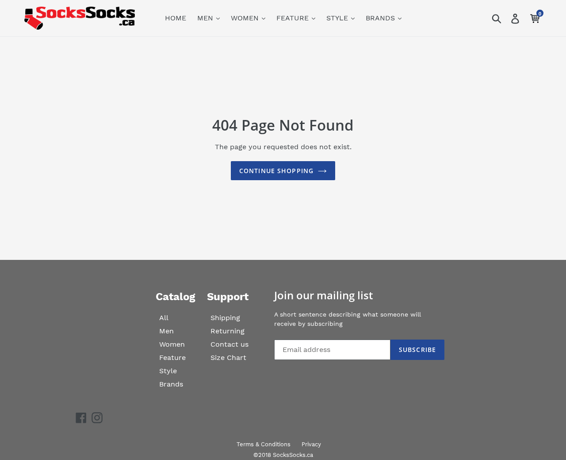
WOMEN (246, 18)
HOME (175, 18)
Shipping (225, 317)
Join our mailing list (323, 295)
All (163, 317)
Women (172, 344)
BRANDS (381, 18)
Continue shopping (276, 170)
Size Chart (228, 357)
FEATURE (293, 18)
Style (168, 371)
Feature (172, 357)
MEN (206, 18)
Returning (227, 331)
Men (166, 331)
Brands (171, 384)
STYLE (338, 18)
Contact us (229, 344)
